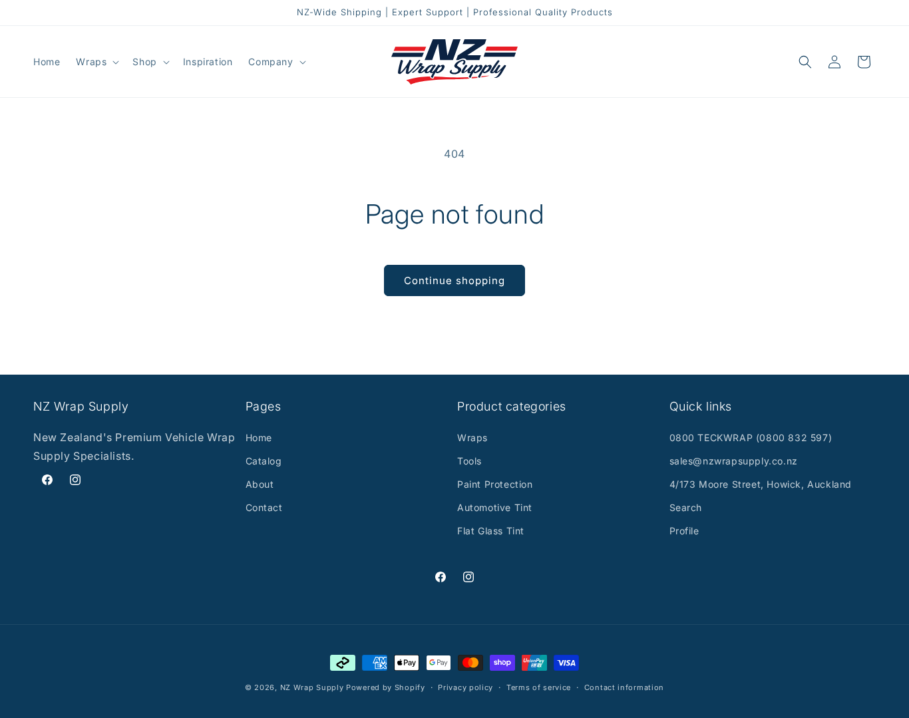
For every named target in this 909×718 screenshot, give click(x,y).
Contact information (624, 686)
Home (259, 437)
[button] (96, 62)
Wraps (472, 437)
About (260, 484)
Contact (264, 507)
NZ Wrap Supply (312, 687)
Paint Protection (495, 484)
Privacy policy (465, 686)
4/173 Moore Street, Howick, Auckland (760, 484)
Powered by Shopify (385, 687)
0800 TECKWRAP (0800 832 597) (750, 437)
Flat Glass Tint (490, 530)
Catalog (264, 460)
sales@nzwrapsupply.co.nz (733, 460)
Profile (684, 530)
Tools (469, 460)
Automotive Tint (494, 507)
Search (686, 507)
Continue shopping (454, 280)
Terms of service (538, 686)
